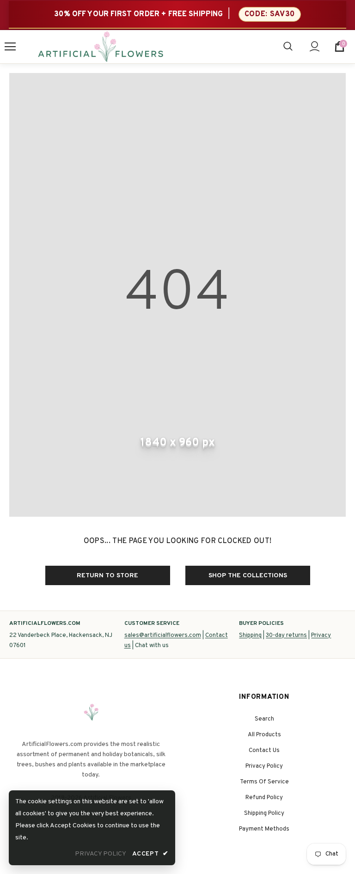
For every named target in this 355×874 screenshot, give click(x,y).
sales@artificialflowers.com (162, 635)
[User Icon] (314, 46)
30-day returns (286, 635)
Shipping (250, 635)
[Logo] (100, 46)
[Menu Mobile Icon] (10, 46)
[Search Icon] (288, 46)
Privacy (321, 635)
